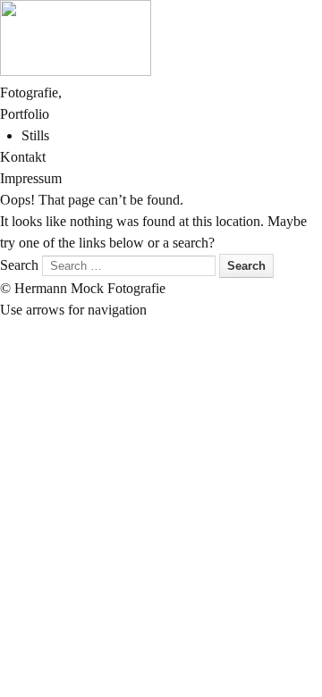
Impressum (31, 178)
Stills (35, 135)
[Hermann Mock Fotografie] (75, 71)
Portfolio (24, 114)
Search (19, 265)
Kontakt (23, 156)
